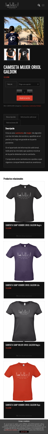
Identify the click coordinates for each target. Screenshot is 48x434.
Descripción (11, 117)
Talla (9, 84)
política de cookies (11, 430)
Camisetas (25, 106)
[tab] (11, 117)
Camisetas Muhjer (35, 106)
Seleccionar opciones (25, 236)
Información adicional (28, 117)
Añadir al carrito (24, 98)
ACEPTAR (24, 432)
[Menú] (43, 5)
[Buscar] (37, 5)
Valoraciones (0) (12, 123)
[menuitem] (37, 5)
